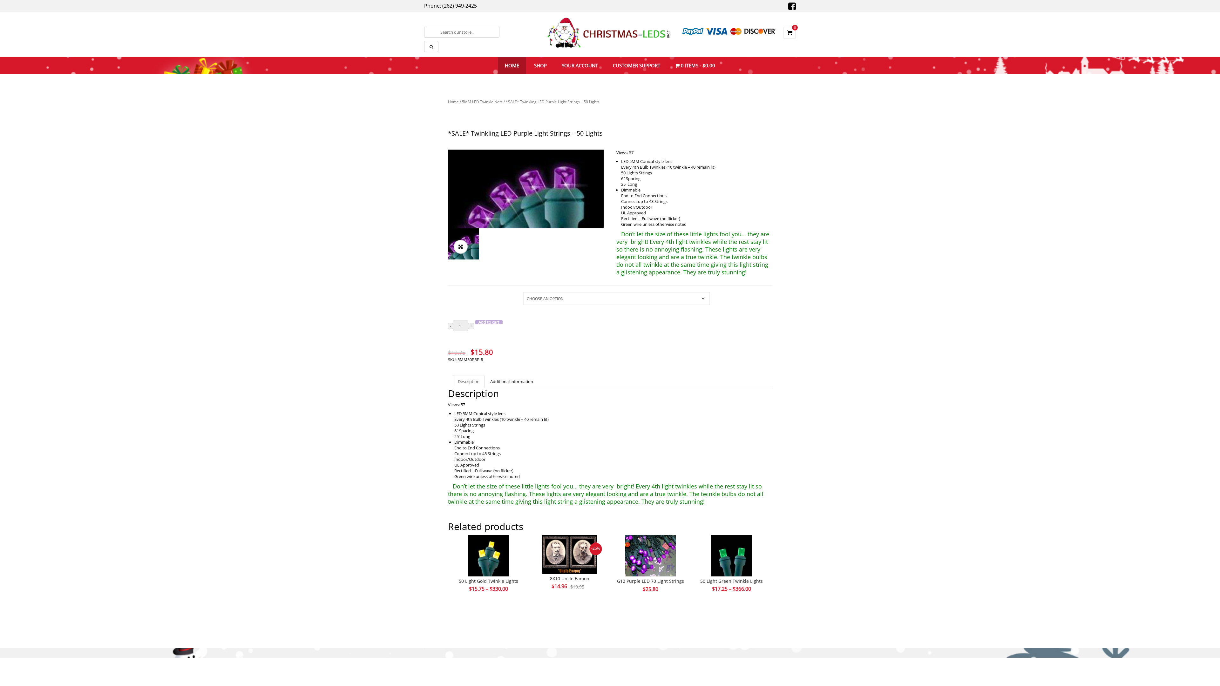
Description (468, 381)
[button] (460, 246)
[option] (526, 189)
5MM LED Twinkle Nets (482, 101)
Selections (457, 295)
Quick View (489, 543)
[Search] (431, 46)
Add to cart (488, 322)
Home (453, 101)
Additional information (511, 381)
